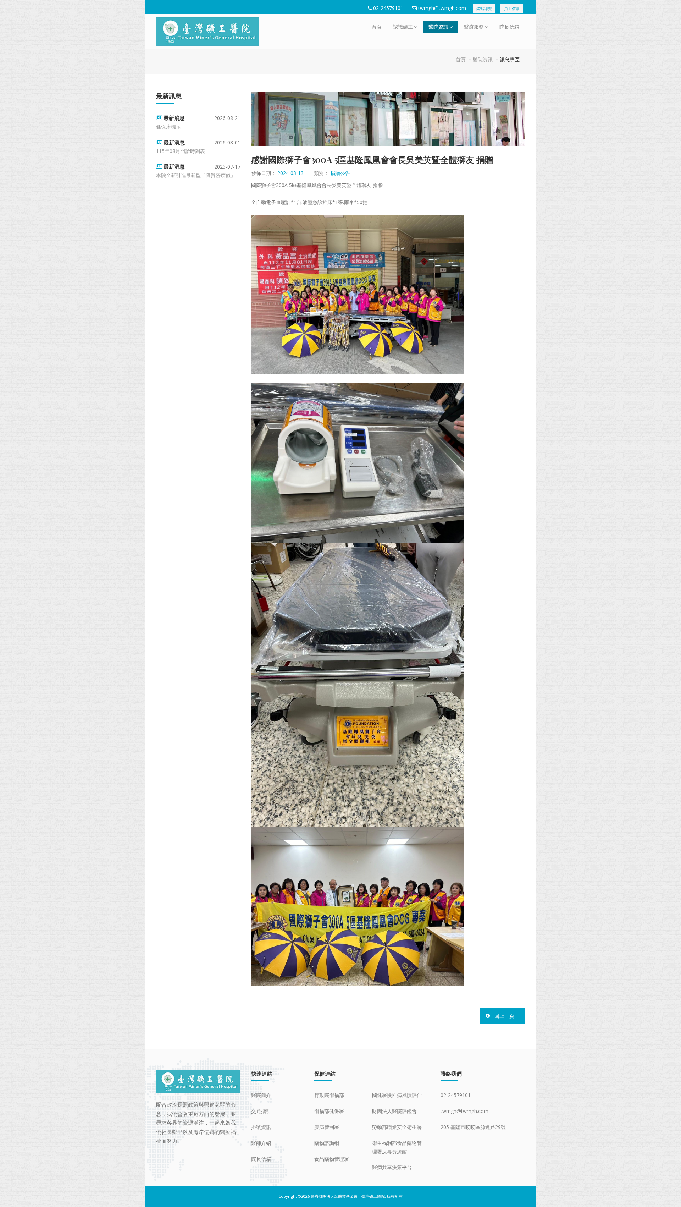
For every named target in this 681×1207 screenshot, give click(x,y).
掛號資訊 (261, 1127)
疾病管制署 (326, 1127)
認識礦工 (403, 26)
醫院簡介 (261, 1095)
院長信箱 (509, 26)
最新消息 (174, 117)
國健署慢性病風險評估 (397, 1095)
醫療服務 (474, 26)
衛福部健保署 (329, 1111)
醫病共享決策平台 (392, 1167)
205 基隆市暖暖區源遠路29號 (473, 1127)
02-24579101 (388, 8)
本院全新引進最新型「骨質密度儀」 (196, 175)
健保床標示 (168, 126)
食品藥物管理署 (331, 1159)
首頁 (377, 26)
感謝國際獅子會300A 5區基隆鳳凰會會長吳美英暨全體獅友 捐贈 (372, 159)
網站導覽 (484, 8)
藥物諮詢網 (326, 1143)
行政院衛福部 (329, 1095)
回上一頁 (504, 1016)
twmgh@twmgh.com (442, 8)
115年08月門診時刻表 (180, 151)
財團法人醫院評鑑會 (394, 1111)
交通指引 (261, 1111)
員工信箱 (512, 8)
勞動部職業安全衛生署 (397, 1127)
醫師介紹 (261, 1143)
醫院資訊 (438, 26)
